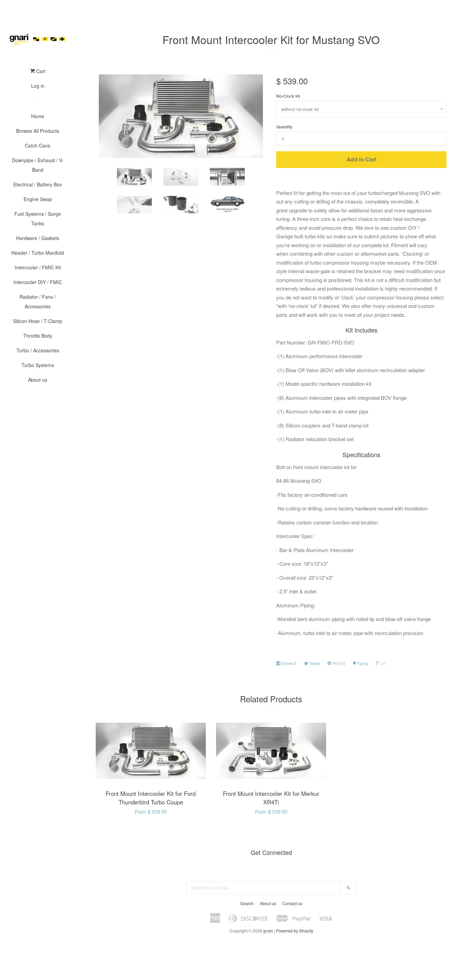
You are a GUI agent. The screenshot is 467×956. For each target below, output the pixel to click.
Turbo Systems (38, 365)
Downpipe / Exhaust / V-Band (38, 165)
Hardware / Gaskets (37, 238)
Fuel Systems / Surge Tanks (37, 218)
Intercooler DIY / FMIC (37, 282)
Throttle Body (37, 335)
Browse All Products (37, 130)
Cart (40, 71)
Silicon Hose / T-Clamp (37, 321)
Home (37, 116)
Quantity (284, 127)
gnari (268, 930)
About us (37, 379)
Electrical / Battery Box (37, 184)
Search (247, 903)
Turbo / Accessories (37, 350)
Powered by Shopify (294, 930)
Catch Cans (37, 145)
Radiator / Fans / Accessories (37, 301)
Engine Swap (38, 199)
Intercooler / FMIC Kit (38, 267)
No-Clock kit (288, 96)
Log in (37, 85)
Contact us (292, 903)
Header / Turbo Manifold (37, 252)
